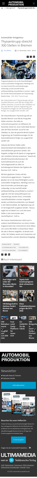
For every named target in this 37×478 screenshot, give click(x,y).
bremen (16, 244)
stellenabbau (23, 250)
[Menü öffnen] (3, 3)
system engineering (9, 250)
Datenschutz (9, 465)
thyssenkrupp (23, 247)
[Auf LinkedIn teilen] (34, 56)
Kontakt (23, 467)
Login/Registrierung (34, 3)
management (6, 244)
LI (30, 447)
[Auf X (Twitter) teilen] (31, 56)
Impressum (18, 465)
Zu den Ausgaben (18, 440)
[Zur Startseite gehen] (16, 3)
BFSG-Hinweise (28, 465)
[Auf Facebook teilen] (28, 56)
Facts (28, 467)
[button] (2, 329)
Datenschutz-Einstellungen (10, 467)
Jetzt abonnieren (18, 385)
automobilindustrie (9, 247)
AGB (2, 465)
